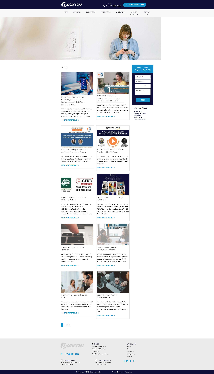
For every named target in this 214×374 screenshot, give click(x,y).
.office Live (137, 115)
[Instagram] (133, 360)
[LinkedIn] (130, 360)
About (129, 346)
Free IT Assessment (140, 119)
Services (129, 356)
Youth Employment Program (101, 354)
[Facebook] (124, 360)
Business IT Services (140, 113)
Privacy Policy (116, 372)
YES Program (138, 117)
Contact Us (130, 351)
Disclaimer (128, 372)
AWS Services (138, 111)
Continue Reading (69, 120)
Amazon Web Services (99, 346)
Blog (128, 349)
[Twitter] (127, 360)
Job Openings (131, 354)
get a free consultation (135, 5)
